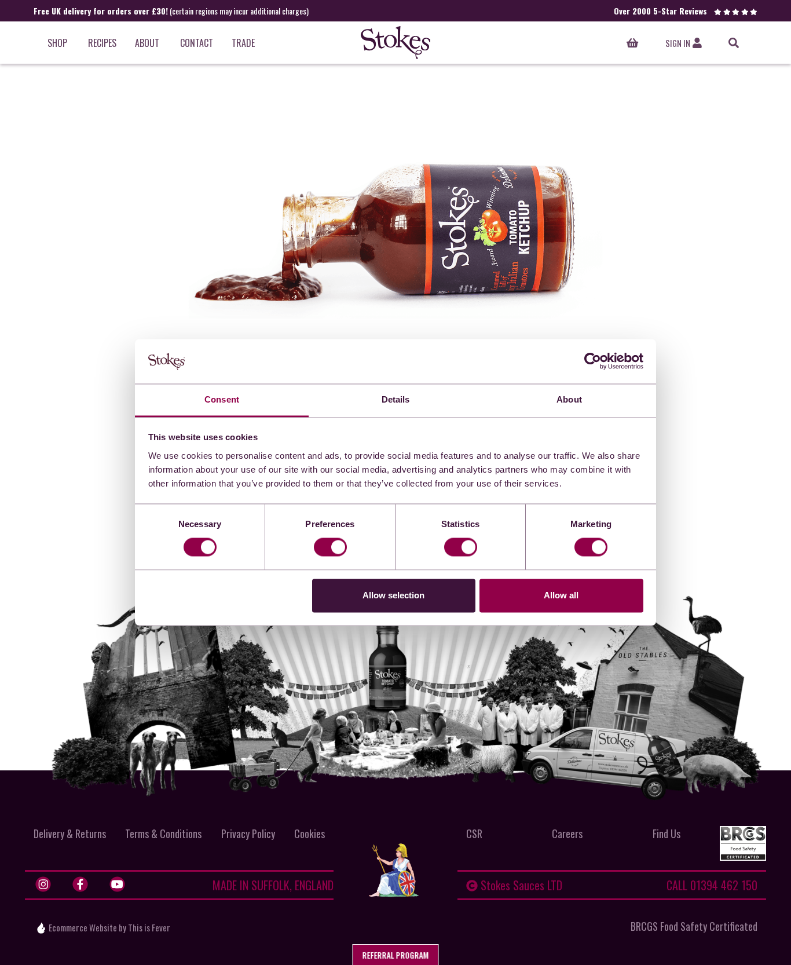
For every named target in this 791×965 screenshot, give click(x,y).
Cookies (309, 833)
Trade (243, 43)
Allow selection (393, 595)
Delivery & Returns (70, 833)
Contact (196, 43)
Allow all (561, 595)
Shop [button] (57, 43)
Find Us (666, 833)
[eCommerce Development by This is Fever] (41, 928)
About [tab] (569, 399)
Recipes (102, 43)
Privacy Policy (248, 833)
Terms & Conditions (163, 833)
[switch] (330, 547)
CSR (474, 833)
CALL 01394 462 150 (712, 885)
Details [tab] (396, 399)
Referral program (395, 955)
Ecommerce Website (83, 927)
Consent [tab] (221, 399)
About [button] (147, 43)
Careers (567, 833)
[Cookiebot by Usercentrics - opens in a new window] (592, 361)
